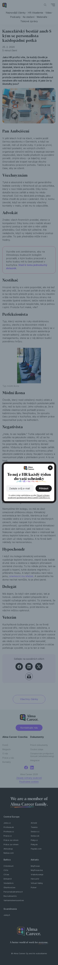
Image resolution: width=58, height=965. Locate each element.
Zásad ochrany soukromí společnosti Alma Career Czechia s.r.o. (29, 496)
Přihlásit (43, 488)
